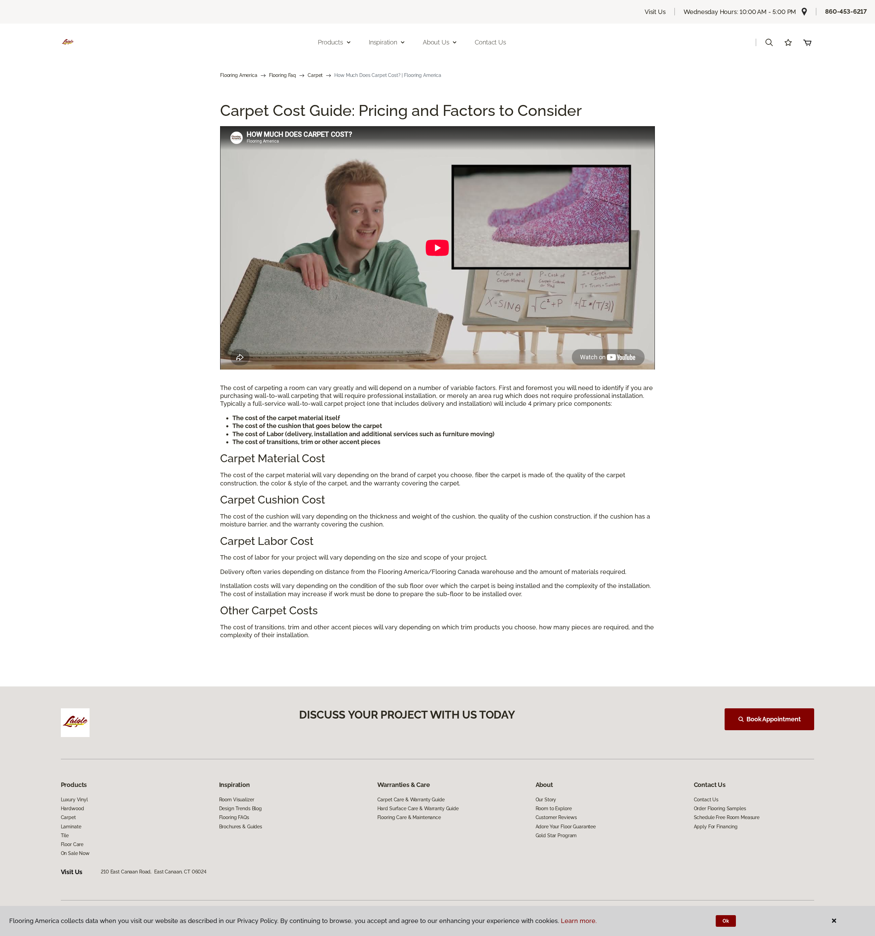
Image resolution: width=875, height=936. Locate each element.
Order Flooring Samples (720, 808)
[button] (769, 42)
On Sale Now (75, 853)
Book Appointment (773, 719)
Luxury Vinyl (74, 799)
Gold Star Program (556, 835)
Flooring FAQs (234, 817)
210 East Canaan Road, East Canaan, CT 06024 (153, 871)
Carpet (315, 75)
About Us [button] (436, 42)
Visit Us (655, 11)
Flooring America (238, 75)
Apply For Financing (716, 826)
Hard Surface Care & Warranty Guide (418, 808)
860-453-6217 (846, 11)
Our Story (546, 799)
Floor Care (72, 844)
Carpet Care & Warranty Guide (411, 799)
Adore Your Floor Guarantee (566, 826)
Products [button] (330, 42)
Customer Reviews (556, 817)
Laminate (71, 826)
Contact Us (490, 42)
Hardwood (72, 808)
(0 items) (807, 42)
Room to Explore (554, 808)
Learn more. (579, 920)
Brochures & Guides (240, 826)
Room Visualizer (236, 799)
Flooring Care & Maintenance (409, 817)
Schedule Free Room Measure (726, 817)
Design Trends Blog (240, 808)
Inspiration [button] (383, 42)
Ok (726, 921)
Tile (65, 835)
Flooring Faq (282, 75)
